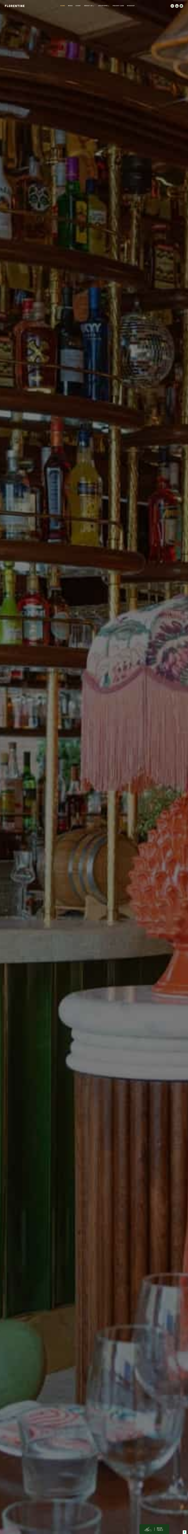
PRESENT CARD (118, 6)
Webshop (131, 6)
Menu (70, 6)
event (78, 6)
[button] (89, 6)
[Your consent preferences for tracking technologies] (184, 1532)
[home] (14, 6)
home (62, 6)
